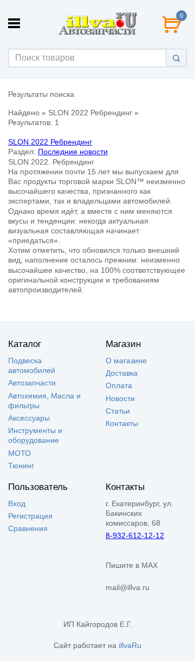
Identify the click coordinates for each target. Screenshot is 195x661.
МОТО (19, 453)
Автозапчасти (32, 382)
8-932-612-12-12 (135, 535)
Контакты (122, 423)
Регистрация (30, 516)
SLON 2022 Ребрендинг (50, 142)
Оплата (119, 385)
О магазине (126, 360)
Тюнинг (21, 465)
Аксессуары (29, 418)
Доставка (122, 373)
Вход (16, 503)
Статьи (118, 411)
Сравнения (28, 528)
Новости (120, 398)
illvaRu (130, 645)
